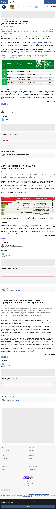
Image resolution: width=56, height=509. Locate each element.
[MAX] (4, 104)
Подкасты (31, 452)
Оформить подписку (34, 461)
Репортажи (31, 447)
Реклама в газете (33, 466)
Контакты (31, 471)
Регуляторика (5, 450)
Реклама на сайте (33, 469)
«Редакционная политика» (28, 483)
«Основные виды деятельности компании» (28, 482)
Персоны (4, 108)
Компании (4, 116)
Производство (5, 452)
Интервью (31, 455)
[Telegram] (2, 104)
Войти (51, 2)
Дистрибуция (12, 19)
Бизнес (3, 469)
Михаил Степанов (37, 42)
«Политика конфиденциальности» (28, 481)
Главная (2, 19)
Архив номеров (32, 463)
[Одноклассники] (7, 104)
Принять (28, 506)
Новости (6, 19)
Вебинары (31, 450)
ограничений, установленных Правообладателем (39, 494)
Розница (4, 455)
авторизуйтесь (16, 155)
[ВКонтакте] (5, 104)
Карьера (4, 461)
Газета (30, 458)
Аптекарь (4, 471)
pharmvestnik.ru (29, 496)
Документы (5, 466)
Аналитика (4, 463)
